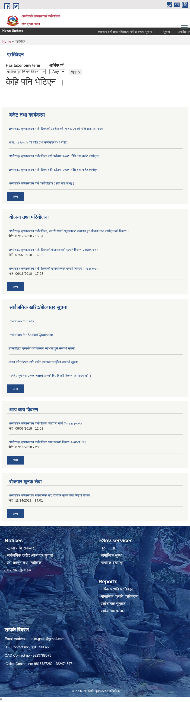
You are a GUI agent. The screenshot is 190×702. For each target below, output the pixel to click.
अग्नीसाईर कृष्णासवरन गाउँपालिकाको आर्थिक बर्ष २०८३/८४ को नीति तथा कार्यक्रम (56, 129)
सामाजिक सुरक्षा (111, 555)
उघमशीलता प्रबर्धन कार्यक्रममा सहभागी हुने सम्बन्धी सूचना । (43, 348)
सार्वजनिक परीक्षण (113, 611)
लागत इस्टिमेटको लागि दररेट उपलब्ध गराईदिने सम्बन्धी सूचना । (45, 362)
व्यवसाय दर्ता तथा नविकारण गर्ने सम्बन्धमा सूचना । (118, 32)
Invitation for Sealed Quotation (31, 335)
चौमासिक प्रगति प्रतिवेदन (119, 596)
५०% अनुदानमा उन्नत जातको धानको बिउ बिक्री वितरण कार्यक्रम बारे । (50, 376)
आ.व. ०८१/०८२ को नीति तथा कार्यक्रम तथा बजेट (38, 142)
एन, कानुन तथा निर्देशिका (24, 563)
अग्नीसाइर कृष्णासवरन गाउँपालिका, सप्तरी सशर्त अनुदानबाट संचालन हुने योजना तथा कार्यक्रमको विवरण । (69, 231)
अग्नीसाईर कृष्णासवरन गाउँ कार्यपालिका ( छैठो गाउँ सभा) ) (41, 183)
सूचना (158, 32)
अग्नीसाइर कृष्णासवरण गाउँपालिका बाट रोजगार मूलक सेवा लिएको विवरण (49, 495)
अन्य (15, 196)
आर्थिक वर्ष (56, 65)
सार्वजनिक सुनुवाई (113, 604)
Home (6, 41)
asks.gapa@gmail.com (47, 639)
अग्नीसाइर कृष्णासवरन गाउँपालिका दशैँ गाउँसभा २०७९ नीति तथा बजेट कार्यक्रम (54, 156)
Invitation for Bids (21, 321)
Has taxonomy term (23, 65)
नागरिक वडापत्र (112, 563)
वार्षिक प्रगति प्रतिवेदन (117, 589)
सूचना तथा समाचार (20, 548)
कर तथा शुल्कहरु (19, 570)
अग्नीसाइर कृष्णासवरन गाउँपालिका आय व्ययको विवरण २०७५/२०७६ (47, 442)
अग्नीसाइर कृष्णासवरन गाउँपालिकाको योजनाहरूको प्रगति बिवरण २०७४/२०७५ (53, 268)
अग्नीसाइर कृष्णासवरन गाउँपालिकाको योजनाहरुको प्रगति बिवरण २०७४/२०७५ (53, 250)
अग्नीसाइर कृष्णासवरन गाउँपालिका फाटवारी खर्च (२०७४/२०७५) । (47, 423)
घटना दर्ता (108, 548)
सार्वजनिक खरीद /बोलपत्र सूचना (30, 555)
